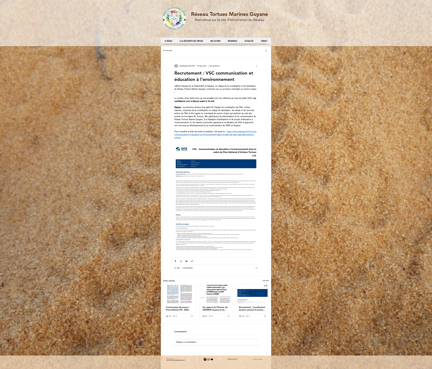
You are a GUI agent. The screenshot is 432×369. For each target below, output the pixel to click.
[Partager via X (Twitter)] (181, 261)
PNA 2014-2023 (232, 359)
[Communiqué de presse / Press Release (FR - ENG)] (179, 294)
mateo (260, 359)
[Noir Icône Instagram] (208, 359)
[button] (168, 41)
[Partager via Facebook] (175, 261)
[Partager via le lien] (192, 261)
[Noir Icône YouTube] (211, 359)
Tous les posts (167, 50)
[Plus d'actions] (256, 66)
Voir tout (266, 280)
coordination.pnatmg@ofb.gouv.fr (175, 360)
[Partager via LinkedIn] (186, 261)
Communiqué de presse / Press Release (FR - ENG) (177, 308)
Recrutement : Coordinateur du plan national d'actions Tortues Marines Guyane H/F (252, 308)
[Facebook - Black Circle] (205, 359)
